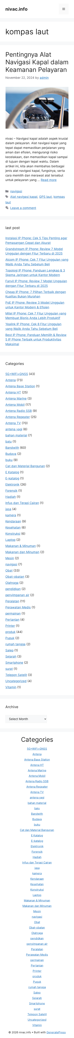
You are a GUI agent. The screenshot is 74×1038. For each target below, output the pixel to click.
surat (9, 669)
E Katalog (12, 472)
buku (9, 460)
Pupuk (9, 638)
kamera (10, 515)
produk (10, 632)
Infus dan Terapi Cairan (22, 503)
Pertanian (12, 619)
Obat (9, 570)
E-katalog (12, 478)
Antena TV (13, 423)
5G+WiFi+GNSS (16, 374)
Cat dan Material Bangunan (25, 466)
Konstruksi (12, 533)
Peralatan (12, 601)
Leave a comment (23, 208)
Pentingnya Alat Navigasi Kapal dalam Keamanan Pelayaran (36, 62)
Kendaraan (13, 521)
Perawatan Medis (18, 607)
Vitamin (10, 687)
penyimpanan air (17, 595)
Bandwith (12, 447)
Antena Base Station (20, 386)
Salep (9, 650)
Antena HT (13, 392)
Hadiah (10, 497)
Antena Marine (16, 398)
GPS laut (45, 197)
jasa (8, 509)
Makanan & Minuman (20, 546)
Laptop (10, 540)
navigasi (16, 191)
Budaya (10, 454)
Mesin (9, 558)
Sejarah (10, 656)
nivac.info (16, 9)
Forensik (11, 490)
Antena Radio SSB (18, 411)
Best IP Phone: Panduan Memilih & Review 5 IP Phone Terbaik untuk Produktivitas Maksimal (35, 339)
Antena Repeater (17, 417)
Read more (49, 180)
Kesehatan (13, 527)
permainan (13, 613)
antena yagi (13, 429)
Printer (10, 626)
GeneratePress (56, 1032)
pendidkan (13, 589)
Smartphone (14, 662)
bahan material (16, 435)
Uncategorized (16, 681)
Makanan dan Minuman (22, 552)
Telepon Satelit (16, 675)
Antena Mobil (15, 404)
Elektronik (12, 484)
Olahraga (11, 583)
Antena (10, 380)
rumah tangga (15, 644)
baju (8, 441)
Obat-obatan (14, 576)
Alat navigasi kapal (23, 197)
